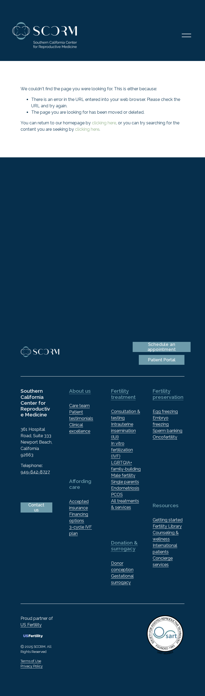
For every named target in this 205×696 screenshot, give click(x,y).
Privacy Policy (32, 666)
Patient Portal (161, 359)
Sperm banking (167, 430)
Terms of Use (31, 661)
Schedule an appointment (162, 347)
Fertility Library (167, 526)
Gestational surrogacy (122, 579)
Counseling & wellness (166, 536)
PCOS (117, 494)
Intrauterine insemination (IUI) (123, 431)
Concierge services (163, 561)
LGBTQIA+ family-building (126, 466)
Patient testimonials (81, 415)
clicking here (104, 122)
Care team (79, 405)
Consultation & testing (125, 414)
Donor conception (122, 566)
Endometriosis (125, 488)
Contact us (36, 507)
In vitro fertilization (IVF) (122, 450)
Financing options (78, 517)
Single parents (125, 481)
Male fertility (123, 475)
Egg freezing (165, 411)
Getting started (168, 519)
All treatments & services (125, 504)
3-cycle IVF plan (80, 530)
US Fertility (31, 624)
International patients (165, 548)
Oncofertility (165, 437)
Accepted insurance (79, 504)
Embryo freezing (161, 421)
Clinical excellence (79, 428)
